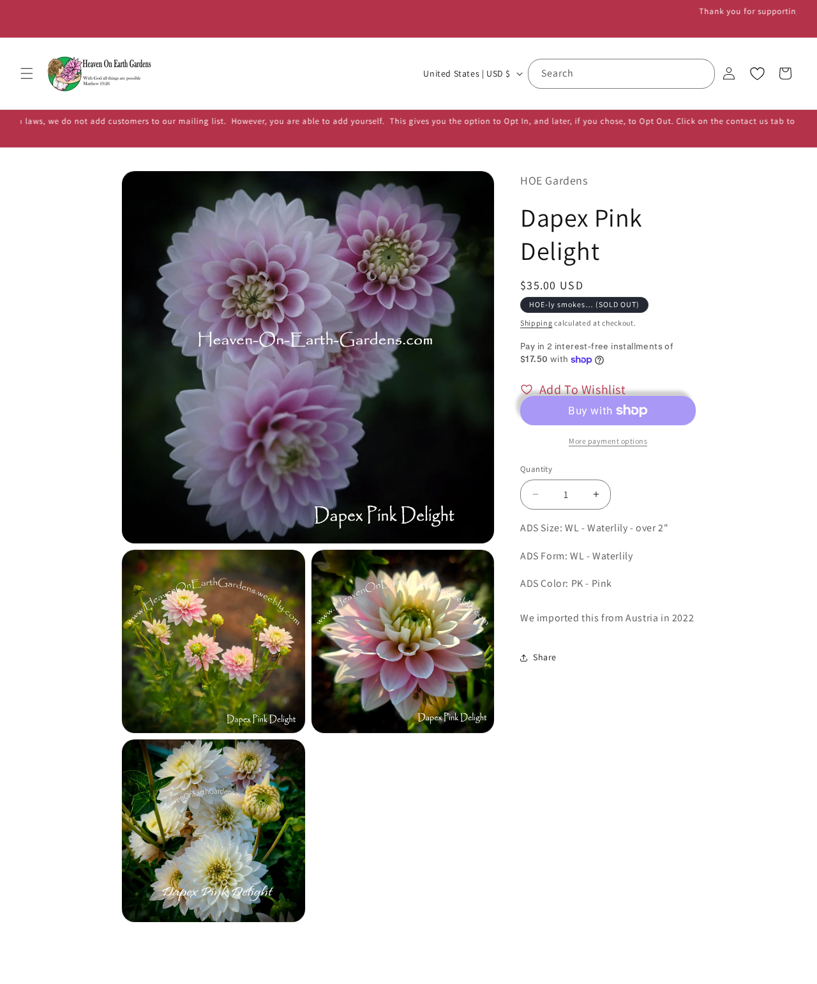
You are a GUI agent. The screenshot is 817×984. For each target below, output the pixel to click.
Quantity (536, 469)
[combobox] (621, 73)
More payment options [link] (608, 441)
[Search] (700, 73)
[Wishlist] (757, 73)
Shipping (536, 323)
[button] (27, 73)
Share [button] (545, 657)
